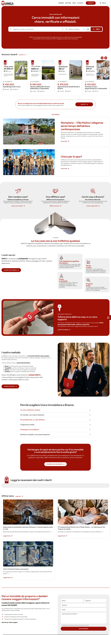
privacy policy (86, 625)
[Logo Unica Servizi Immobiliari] (8, 1)
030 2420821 (12, 605)
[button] (102, 57)
